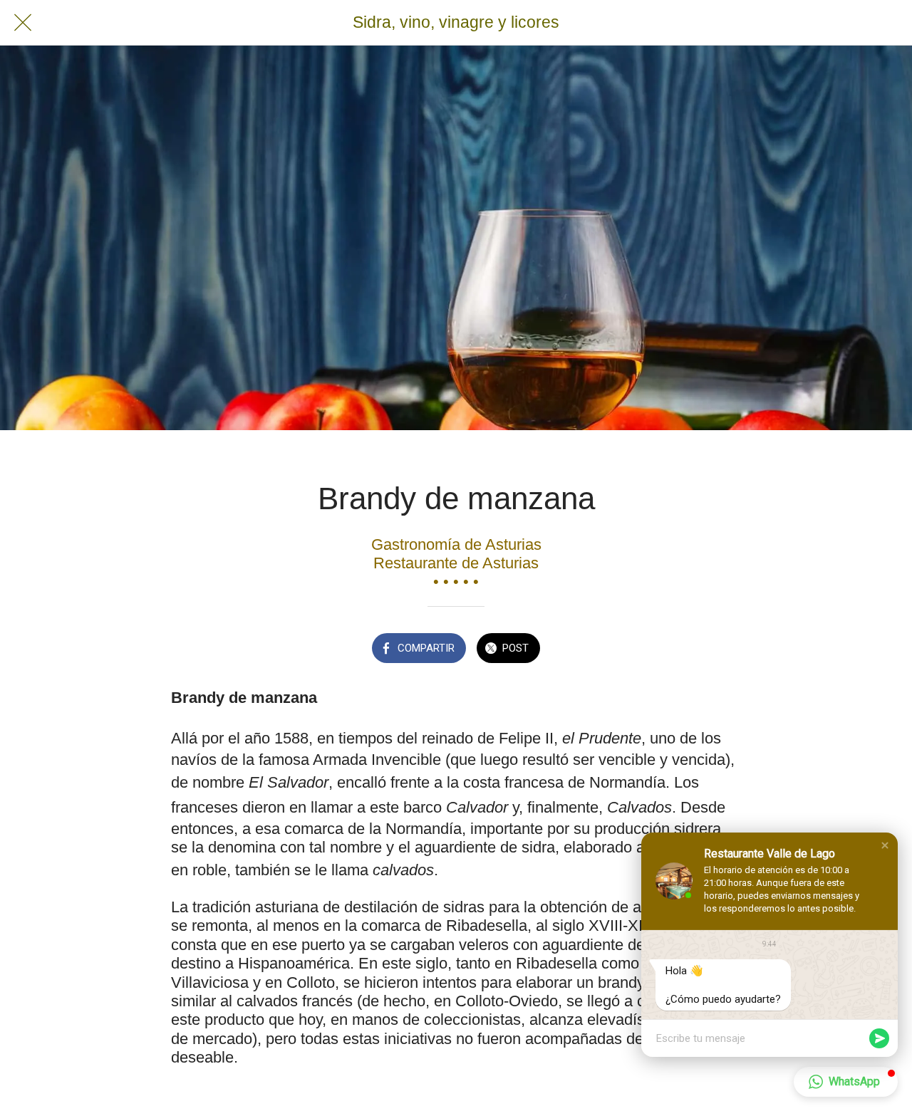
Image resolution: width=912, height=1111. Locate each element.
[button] (885, 845)
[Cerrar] (22, 22)
